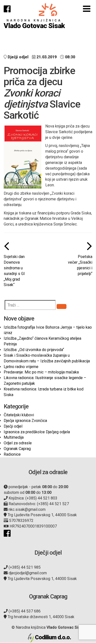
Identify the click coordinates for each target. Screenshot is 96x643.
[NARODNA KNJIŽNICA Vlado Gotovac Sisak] (48, 9)
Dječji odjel (13, 426)
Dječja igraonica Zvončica (25, 420)
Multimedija (14, 437)
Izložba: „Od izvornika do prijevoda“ (34, 349)
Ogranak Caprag (17, 448)
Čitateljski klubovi (19, 415)
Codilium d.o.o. (53, 637)
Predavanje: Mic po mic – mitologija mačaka (41, 372)
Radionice (12, 454)
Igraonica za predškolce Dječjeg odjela (37, 432)
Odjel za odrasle (18, 443)
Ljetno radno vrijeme (21, 366)
